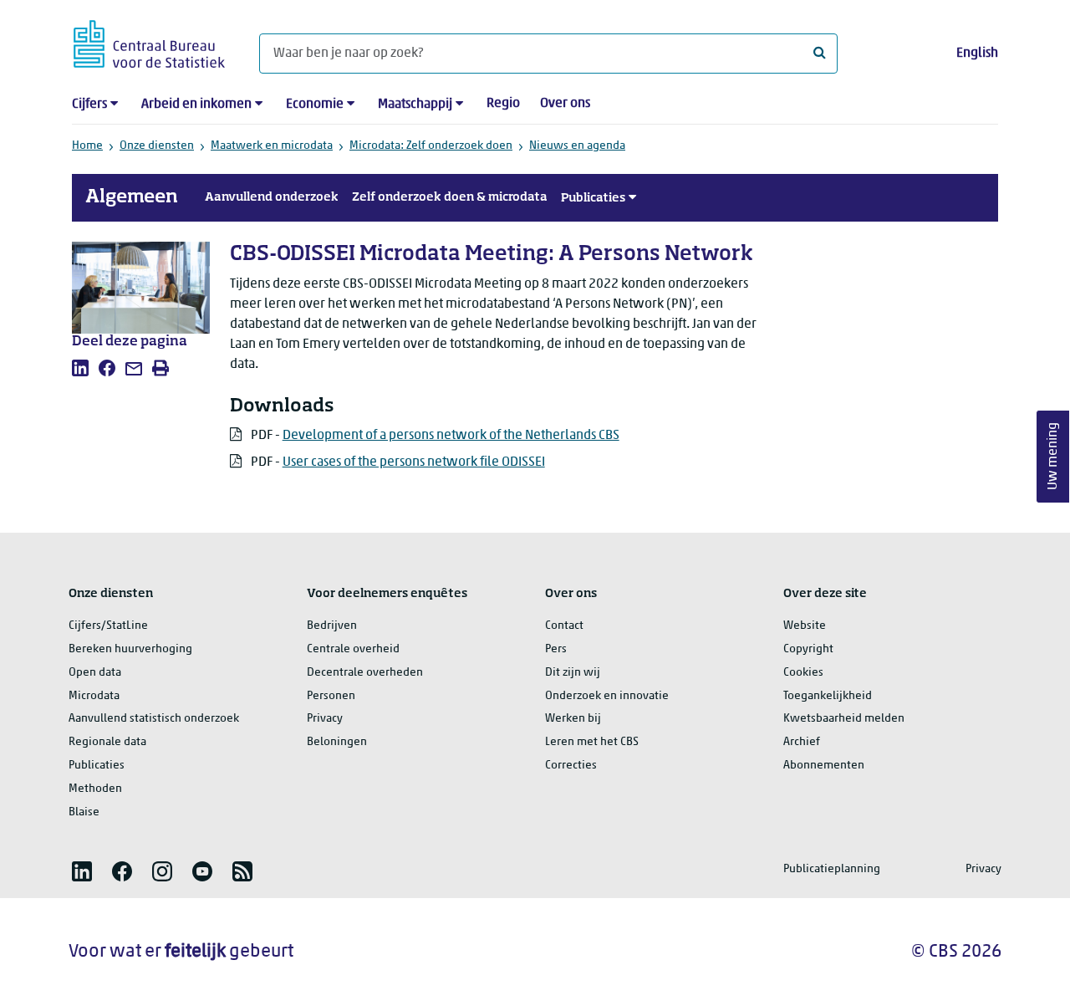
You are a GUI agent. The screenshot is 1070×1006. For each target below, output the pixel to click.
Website (804, 625)
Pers (556, 649)
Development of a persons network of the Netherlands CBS (451, 435)
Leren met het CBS (592, 742)
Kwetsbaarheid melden (843, 718)
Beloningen (337, 742)
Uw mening (1053, 456)
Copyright (808, 649)
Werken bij (573, 718)
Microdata (94, 696)
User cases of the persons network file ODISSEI (414, 462)
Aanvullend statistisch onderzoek (154, 718)
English (977, 53)
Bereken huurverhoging (130, 649)
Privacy (325, 718)
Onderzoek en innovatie (607, 696)
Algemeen (131, 197)
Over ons (565, 103)
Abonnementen (823, 765)
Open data (95, 672)
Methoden (95, 789)
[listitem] (80, 368)
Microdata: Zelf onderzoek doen (430, 145)
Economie (315, 104)
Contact (564, 625)
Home (87, 145)
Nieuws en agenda (577, 145)
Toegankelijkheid (827, 696)
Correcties (571, 765)
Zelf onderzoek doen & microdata (450, 197)
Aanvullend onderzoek (272, 197)
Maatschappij (415, 104)
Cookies (803, 672)
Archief (801, 742)
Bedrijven (332, 625)
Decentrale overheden (365, 672)
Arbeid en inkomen (196, 104)
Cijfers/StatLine (108, 625)
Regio (503, 103)
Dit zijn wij (572, 672)
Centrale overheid (353, 649)
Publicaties (593, 198)
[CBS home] (149, 41)
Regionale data (107, 742)
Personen (331, 696)
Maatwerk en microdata (272, 145)
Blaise (84, 812)
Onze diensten (157, 145)
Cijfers (89, 104)
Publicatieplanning (831, 869)
